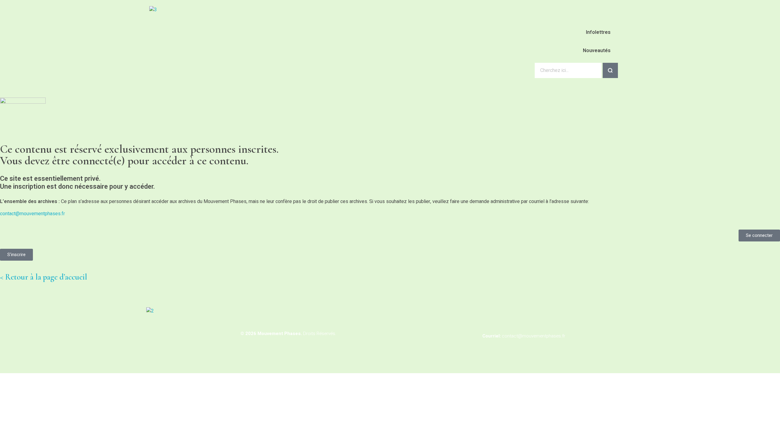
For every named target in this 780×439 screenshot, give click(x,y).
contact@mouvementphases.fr (32, 213)
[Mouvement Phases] (202, 38)
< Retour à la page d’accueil (43, 277)
